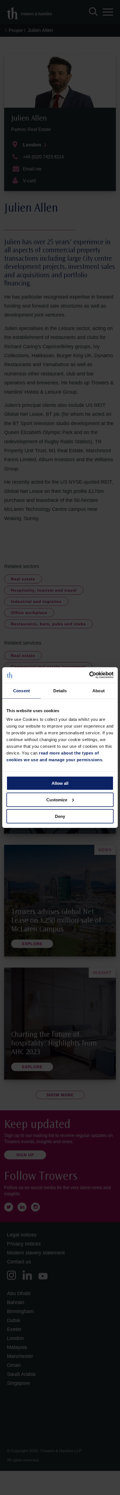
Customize (56, 799)
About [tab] (98, 690)
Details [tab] (60, 690)
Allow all (60, 783)
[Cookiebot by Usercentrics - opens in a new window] (89, 675)
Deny (60, 816)
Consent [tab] (21, 690)
